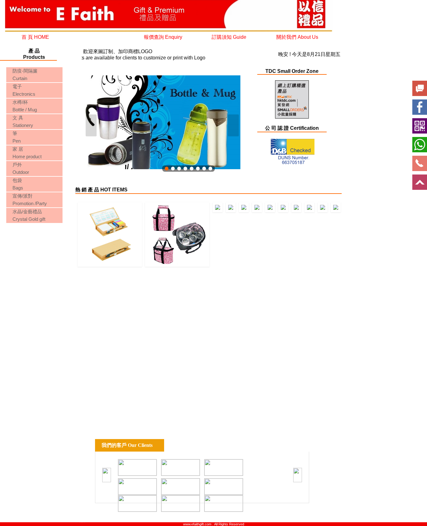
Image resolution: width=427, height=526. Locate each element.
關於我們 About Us (297, 37)
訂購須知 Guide (229, 37)
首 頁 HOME (35, 37)
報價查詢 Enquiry (163, 37)
